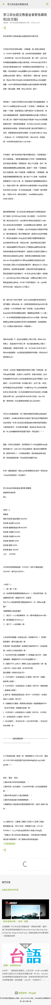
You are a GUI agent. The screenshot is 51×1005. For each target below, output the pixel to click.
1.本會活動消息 (9, 844)
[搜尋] (47, 4)
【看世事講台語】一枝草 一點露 (15, 921)
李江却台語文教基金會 (17, 4)
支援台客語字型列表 (10, 890)
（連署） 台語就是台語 (11, 965)
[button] (4, 28)
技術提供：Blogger (27, 993)
